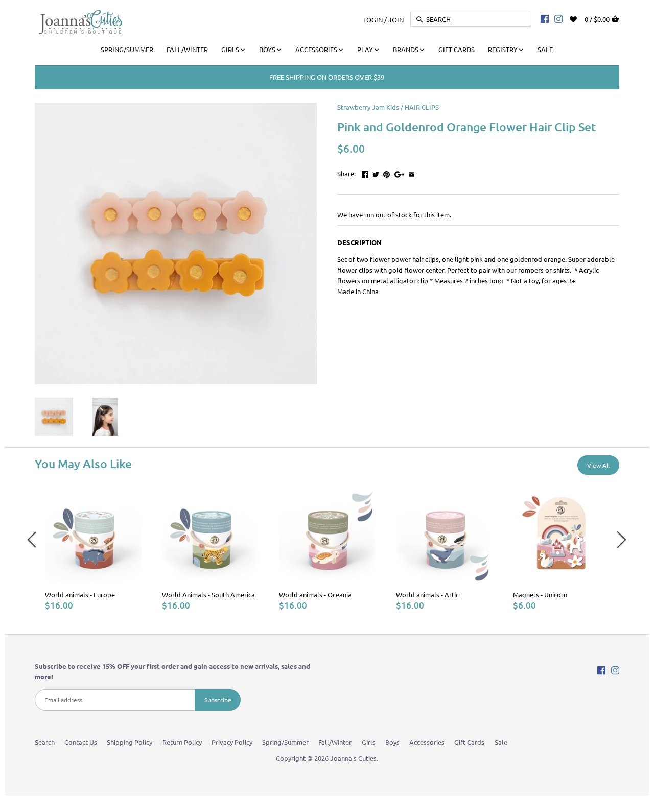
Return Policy (182, 742)
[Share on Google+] (399, 172)
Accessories (427, 742)
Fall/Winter (335, 742)
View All (598, 465)
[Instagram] (558, 18)
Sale (501, 742)
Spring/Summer (285, 742)
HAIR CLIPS (422, 107)
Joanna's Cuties (353, 758)
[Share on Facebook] (365, 172)
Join (396, 19)
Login (373, 19)
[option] (93, 549)
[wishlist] (580, 18)
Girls (369, 742)
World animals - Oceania (315, 594)
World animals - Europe (80, 594)
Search (45, 742)
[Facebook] (545, 18)
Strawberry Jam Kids (368, 107)
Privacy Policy (232, 742)
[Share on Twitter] (375, 172)
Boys (392, 742)
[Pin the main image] (386, 172)
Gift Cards (469, 742)
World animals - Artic (427, 594)
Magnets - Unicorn (540, 594)
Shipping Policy (129, 742)
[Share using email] (411, 172)
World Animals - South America (208, 594)
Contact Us (80, 742)
